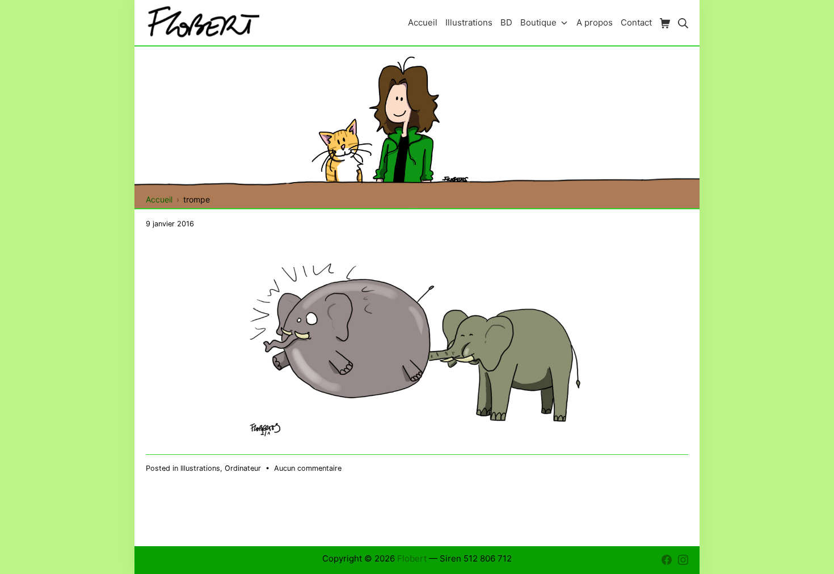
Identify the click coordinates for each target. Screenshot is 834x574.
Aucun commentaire (308, 468)
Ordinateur (243, 468)
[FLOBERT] (202, 22)
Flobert (412, 558)
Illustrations (200, 468)
